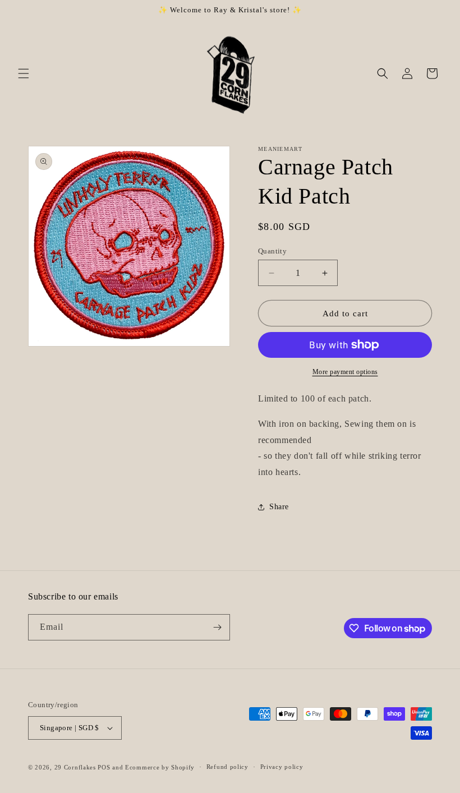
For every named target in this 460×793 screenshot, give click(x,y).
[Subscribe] (217, 627)
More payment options (345, 372)
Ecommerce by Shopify (160, 767)
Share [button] (279, 506)
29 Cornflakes (75, 767)
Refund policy (227, 766)
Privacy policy (281, 766)
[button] (23, 73)
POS (104, 767)
